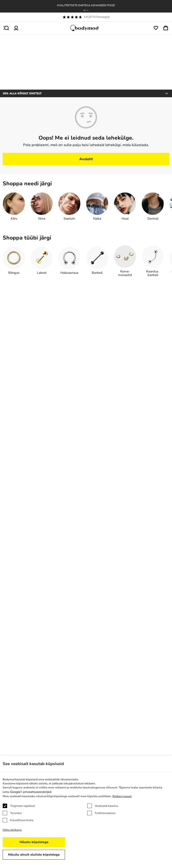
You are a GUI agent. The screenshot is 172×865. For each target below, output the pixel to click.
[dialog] (86, 810)
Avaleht (86, 159)
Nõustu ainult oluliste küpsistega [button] (34, 854)
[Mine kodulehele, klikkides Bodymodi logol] (86, 28)
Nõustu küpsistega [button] (33, 842)
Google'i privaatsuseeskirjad (31, 792)
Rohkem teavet (122, 796)
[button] (84, 10)
